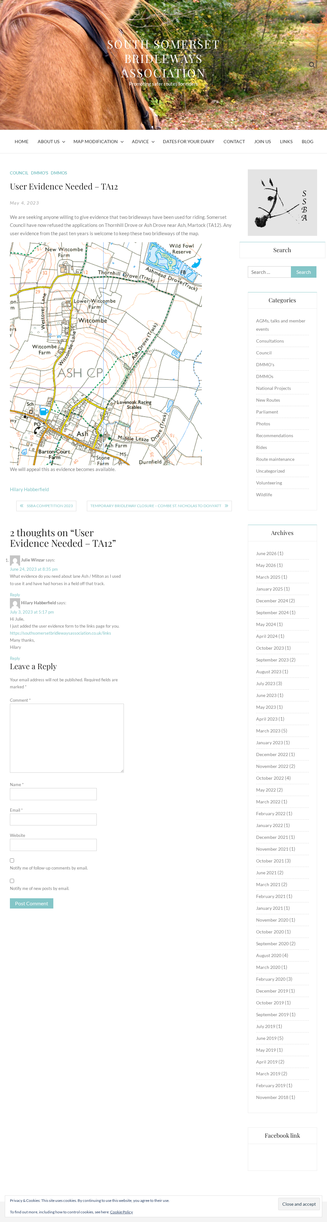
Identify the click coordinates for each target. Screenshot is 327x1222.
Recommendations (274, 435)
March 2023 (268, 730)
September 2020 (272, 943)
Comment (20, 700)
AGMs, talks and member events (281, 325)
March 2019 (268, 1073)
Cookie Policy (121, 1212)
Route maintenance (275, 459)
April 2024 (267, 636)
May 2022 (266, 790)
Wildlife (264, 494)
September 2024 (272, 612)
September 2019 (272, 1014)
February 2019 (270, 1085)
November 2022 (272, 766)
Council (19, 172)
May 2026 (266, 565)
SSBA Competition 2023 (50, 505)
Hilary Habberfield (29, 489)
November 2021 (272, 849)
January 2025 (269, 589)
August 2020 (268, 955)
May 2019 (266, 1050)
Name (17, 784)
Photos (263, 423)
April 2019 (267, 1061)
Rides (261, 447)
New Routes (268, 400)
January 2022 (269, 825)
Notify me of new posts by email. (39, 888)
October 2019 (270, 1002)
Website (17, 835)
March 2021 (268, 884)
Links (286, 141)
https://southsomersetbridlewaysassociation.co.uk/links (60, 633)
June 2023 (266, 695)
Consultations (270, 341)
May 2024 (266, 624)
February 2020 (270, 979)
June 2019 (266, 1038)
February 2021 (270, 896)
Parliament (267, 411)
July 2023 (265, 683)
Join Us (262, 141)
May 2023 (266, 707)
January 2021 (269, 908)
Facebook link (282, 1135)
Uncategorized (270, 471)
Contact (234, 141)
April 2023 (267, 719)
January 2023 (269, 742)
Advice (140, 141)
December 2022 (272, 754)
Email (16, 810)
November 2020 (272, 920)
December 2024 (272, 600)
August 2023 (268, 671)
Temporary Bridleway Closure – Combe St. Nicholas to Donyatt (155, 505)
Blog (307, 141)
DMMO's (39, 172)
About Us (48, 141)
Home (21, 141)
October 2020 (270, 931)
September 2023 (272, 659)
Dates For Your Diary (188, 141)
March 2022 (268, 801)
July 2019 (265, 1026)
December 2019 (272, 991)
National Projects (273, 388)
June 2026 (266, 553)
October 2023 (270, 648)
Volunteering (269, 482)
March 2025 (268, 577)
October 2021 (270, 860)
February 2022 (270, 813)
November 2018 (272, 1097)
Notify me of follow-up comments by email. (49, 867)
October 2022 (270, 778)
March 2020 (268, 967)
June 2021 (266, 872)
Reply (15, 594)
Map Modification (95, 141)
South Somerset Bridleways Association (163, 58)
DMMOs (59, 172)
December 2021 (272, 837)
